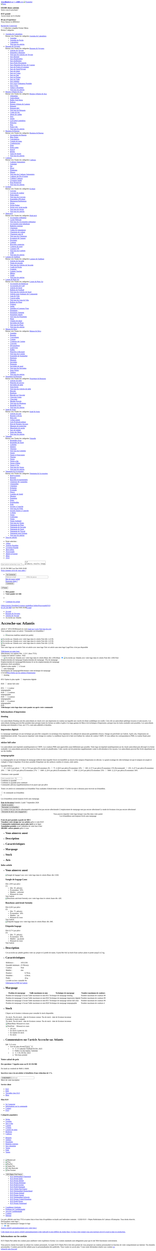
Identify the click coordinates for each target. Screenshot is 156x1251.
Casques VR (14, 249)
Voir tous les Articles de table (20, 389)
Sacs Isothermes (16, 61)
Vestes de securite (16, 263)
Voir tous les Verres (17, 467)
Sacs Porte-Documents (18, 63)
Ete (11, 166)
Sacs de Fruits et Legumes (19, 67)
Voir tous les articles (17, 44)
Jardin (12, 306)
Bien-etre (13, 418)
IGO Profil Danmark (17, 1187)
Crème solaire (15, 420)
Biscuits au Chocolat (17, 395)
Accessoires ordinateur (18, 218)
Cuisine (13, 339)
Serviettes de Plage (17, 323)
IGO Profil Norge (16, 1201)
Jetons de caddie (16, 114)
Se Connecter (10, 574)
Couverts (13, 343)
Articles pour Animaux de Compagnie (23, 294)
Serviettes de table (16, 385)
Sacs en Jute (14, 75)
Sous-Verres (14, 370)
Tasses (12, 453)
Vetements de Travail (17, 531)
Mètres (12, 273)
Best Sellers (34, 606)
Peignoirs (13, 364)
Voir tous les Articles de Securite (21, 265)
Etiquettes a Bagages (17, 53)
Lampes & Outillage (12, 257)
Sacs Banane (14, 57)
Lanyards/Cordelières (17, 121)
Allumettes (14, 96)
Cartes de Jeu (15, 112)
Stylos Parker (15, 205)
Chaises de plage (16, 321)
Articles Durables (11, 545)
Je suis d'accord (11, 1249)
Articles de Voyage (17, 50)
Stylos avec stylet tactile (18, 207)
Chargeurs (13, 228)
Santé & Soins (10, 410)
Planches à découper (17, 352)
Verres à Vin (14, 465)
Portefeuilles (14, 502)
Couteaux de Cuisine (17, 341)
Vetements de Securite (18, 527)
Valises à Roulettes (17, 88)
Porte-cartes (14, 147)
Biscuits (13, 391)
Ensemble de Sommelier (19, 356)
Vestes (12, 519)
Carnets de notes (16, 141)
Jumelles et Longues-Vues (19, 308)
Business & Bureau (12, 131)
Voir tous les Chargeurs (18, 236)
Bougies (13, 335)
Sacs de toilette (15, 430)
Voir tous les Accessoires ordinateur (23, 222)
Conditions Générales (13, 1207)
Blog (7, 556)
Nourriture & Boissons (13, 376)
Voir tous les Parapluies (18, 317)
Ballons (13, 102)
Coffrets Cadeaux (16, 178)
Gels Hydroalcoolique (18, 422)
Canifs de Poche (16, 267)
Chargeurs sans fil (16, 234)
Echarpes (13, 488)
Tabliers (13, 372)
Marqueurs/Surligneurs (18, 201)
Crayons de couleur (17, 193)
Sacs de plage (15, 71)
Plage (12, 319)
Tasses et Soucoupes (17, 455)
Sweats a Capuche (16, 506)
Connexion (9, 583)
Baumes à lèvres (16, 416)
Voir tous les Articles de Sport (20, 292)
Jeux (11, 116)
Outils (12, 275)
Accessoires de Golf (17, 286)
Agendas (13, 38)
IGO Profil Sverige (17, 1185)
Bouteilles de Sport (17, 443)
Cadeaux (8, 158)
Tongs (12, 515)
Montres (13, 496)
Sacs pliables (14, 81)
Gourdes (8, 1121)
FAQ (7, 558)
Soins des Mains (16, 432)
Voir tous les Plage (16, 325)
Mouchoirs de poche (17, 428)
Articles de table (16, 381)
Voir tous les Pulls (16, 509)
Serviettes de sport (16, 366)
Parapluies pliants (16, 315)
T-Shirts (13, 513)
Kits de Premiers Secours (19, 424)
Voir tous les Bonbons (18, 403)
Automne (13, 164)
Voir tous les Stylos (17, 209)
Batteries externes (16, 226)
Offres (8, 543)
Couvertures (14, 337)
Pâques (12, 172)
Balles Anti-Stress (16, 100)
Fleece (12, 492)
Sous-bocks (14, 387)
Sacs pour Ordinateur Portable (21, 83)
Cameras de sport (16, 246)
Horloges (13, 358)
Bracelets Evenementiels (19, 480)
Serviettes (13, 362)
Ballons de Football (17, 290)
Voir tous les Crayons (17, 197)
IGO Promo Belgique (18, 1183)
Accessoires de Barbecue (19, 284)
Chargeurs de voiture (17, 232)
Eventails (13, 490)
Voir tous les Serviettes (18, 368)
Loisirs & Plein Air (12, 280)
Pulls (12, 504)
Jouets (12, 119)
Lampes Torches (16, 271)
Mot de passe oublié (12, 579)
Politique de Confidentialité (15, 1209)
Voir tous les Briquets (17, 110)
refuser (3, 1249)
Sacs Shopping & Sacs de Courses (22, 65)
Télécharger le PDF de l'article (16, 983)
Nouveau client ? (11, 581)
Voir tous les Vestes (17, 523)
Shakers (13, 447)
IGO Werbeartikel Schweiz (20, 1197)
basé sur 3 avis (39, 629)
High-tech (9, 213)
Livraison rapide (16, 180)
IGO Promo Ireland (17, 1193)
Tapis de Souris (15, 154)
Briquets (13, 106)
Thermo (13, 457)
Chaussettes (14, 484)
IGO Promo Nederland (18, 1203)
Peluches (13, 123)
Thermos (13, 449)
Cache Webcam (15, 220)
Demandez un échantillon (10, 807)
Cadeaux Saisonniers (17, 162)
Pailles (12, 350)
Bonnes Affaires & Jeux (14, 92)
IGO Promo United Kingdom (20, 1199)
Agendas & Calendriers (13, 34)
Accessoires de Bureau (18, 135)
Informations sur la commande (16, 1106)
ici (114, 1247)
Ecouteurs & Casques (18, 238)
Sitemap (8, 1215)
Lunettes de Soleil (16, 494)
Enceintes (13, 240)
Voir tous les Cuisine (17, 354)
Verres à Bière (15, 463)
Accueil (8, 611)
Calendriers (14, 42)
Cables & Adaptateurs (18, 230)
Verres (12, 459)
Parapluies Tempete (17, 313)
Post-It (12, 150)
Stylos (12, 203)
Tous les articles (11, 537)
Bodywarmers (15, 476)
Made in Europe (11, 554)
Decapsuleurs (15, 346)
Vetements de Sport (17, 529)
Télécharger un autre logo (10, 651)
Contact (8, 1108)
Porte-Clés (14, 127)
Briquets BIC (15, 108)
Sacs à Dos (14, 86)
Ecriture (8, 187)
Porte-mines (14, 195)
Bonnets (13, 478)
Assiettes (13, 333)
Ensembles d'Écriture (17, 199)
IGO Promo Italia (16, 1179)
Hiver (12, 168)
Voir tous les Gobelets (18, 451)
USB (12, 253)
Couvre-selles (15, 298)
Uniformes (14, 517)
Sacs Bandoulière (16, 59)
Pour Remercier (15, 183)
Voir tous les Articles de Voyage (21, 55)
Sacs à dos (9, 1123)
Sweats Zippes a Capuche (19, 511)
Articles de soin (15, 414)
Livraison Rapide (11, 548)
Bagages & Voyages (12, 46)
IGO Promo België (17, 1181)
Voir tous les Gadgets (17, 251)
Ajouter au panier (7, 805)
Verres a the (14, 461)
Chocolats (13, 399)
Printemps (13, 170)
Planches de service (17, 383)
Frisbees (13, 304)
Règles (12, 152)
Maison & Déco (11, 329)
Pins (11, 125)
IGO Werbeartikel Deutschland (21, 1191)
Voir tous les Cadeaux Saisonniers (22, 174)
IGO (7, 1089)
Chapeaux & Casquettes (18, 482)
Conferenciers (15, 143)
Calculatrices (14, 139)
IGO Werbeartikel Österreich (20, 1177)
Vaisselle (8, 436)
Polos (12, 500)
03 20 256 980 (6, 608)
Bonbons (13, 393)
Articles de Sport (16, 288)
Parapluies (13, 310)
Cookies (8, 1213)
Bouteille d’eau (15, 405)
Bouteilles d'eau (15, 440)
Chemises (13, 486)
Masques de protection (18, 426)
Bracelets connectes (17, 244)
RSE (7, 1091)
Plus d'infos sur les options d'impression (21, 673)
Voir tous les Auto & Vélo (19, 300)
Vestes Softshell (15, 521)
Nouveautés (10, 552)
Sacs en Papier (15, 77)
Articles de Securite (17, 261)
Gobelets (13, 445)
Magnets (13, 360)
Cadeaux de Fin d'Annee (19, 176)
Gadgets (13, 242)
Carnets (8, 1126)
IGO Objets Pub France (14, 1174)
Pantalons (13, 498)
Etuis (12, 145)
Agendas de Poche (17, 40)
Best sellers (9, 550)
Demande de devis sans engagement (14, 812)
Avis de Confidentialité (13, 1211)
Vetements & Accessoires (14, 471)
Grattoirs (13, 269)
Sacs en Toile (15, 79)
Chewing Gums (15, 397)
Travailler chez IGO (12, 1093)
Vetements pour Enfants (18, 533)
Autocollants (14, 98)
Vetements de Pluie (17, 525)
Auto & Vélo (15, 296)
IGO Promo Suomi (17, 1195)
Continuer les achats (12, 602)
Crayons (13, 191)
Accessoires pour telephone (20, 224)
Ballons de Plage (16, 302)
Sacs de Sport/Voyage (18, 69)
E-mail (29, 608)
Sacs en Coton (15, 73)
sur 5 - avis (12, 2)
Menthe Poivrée (15, 401)
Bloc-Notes (14, 137)
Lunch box (14, 348)
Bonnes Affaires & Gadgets (20, 104)
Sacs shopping (10, 1146)
